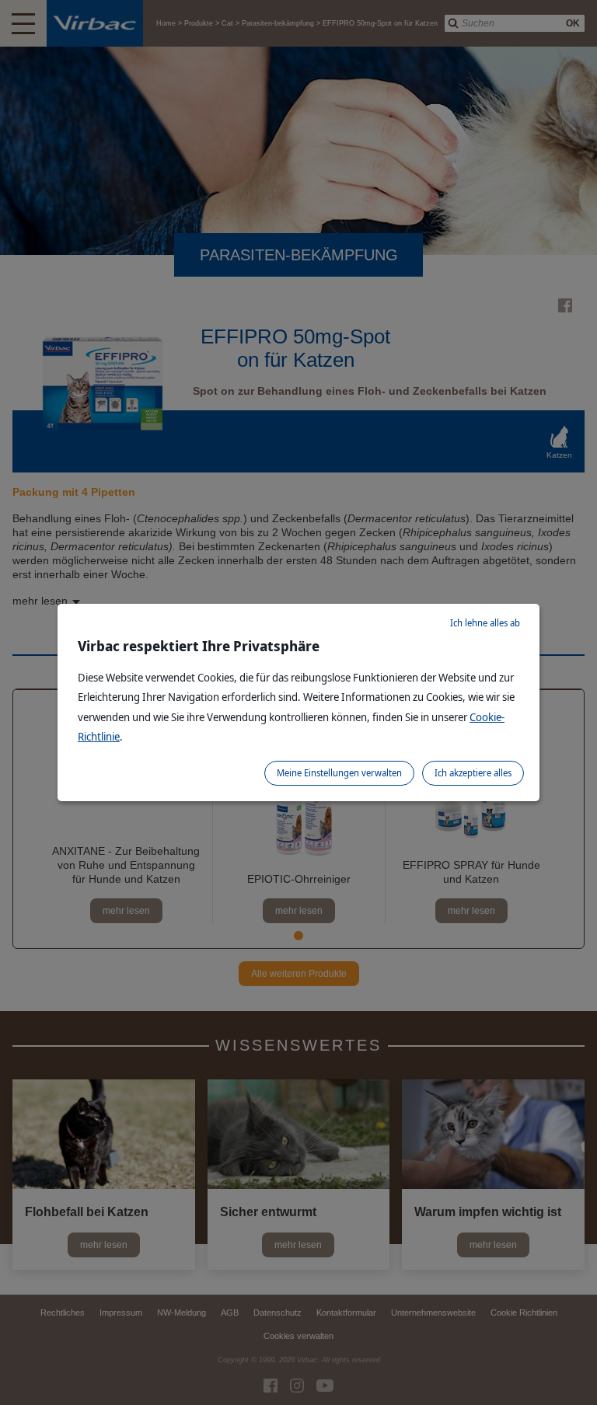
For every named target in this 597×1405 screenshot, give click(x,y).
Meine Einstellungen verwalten (339, 772)
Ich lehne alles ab (485, 622)
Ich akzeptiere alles (473, 772)
